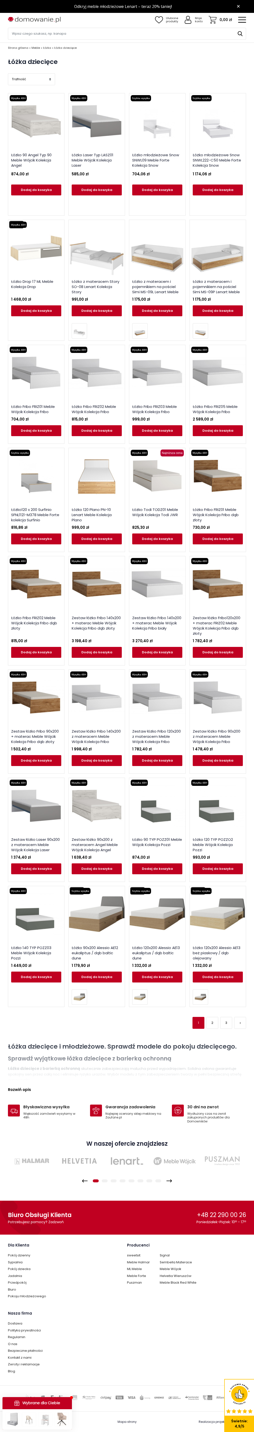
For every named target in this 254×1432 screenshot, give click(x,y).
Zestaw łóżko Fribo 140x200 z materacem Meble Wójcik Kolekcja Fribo (96, 736)
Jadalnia (15, 1275)
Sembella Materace (176, 1262)
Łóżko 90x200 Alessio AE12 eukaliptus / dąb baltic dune (95, 953)
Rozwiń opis (19, 1089)
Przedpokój (17, 1282)
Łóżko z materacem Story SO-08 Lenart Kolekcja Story (95, 286)
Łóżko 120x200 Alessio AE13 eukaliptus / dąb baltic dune (156, 953)
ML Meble (134, 1269)
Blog (11, 1371)
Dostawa (15, 1323)
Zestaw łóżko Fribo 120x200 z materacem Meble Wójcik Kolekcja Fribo (156, 736)
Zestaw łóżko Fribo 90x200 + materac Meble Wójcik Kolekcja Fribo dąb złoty (35, 736)
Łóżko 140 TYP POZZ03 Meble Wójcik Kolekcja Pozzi (31, 953)
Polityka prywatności (24, 1330)
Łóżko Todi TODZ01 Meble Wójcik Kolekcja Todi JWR (155, 512)
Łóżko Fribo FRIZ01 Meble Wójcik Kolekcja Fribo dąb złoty (216, 515)
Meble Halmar (138, 1262)
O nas (12, 1344)
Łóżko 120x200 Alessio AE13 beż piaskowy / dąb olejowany (216, 953)
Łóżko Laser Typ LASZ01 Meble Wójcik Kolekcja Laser (92, 160)
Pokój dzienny (19, 1255)
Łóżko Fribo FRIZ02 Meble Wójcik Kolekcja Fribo (94, 409)
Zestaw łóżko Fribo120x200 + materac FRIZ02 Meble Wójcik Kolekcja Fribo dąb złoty (216, 625)
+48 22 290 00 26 (221, 1215)
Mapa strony (127, 1422)
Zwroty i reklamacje (24, 1364)
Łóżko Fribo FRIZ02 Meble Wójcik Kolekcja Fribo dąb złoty (34, 623)
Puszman (134, 1282)
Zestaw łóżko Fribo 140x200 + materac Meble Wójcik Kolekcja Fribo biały (156, 623)
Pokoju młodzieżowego (27, 1296)
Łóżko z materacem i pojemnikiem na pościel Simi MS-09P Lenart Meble (216, 286)
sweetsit (133, 1255)
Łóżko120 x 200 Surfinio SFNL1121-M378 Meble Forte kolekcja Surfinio (35, 515)
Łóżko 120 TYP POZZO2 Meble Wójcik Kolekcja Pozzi (213, 844)
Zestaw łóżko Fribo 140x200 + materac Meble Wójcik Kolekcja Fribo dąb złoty (96, 623)
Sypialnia (15, 1262)
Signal (165, 1255)
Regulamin (16, 1337)
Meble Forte (136, 1275)
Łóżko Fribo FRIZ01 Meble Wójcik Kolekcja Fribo (33, 409)
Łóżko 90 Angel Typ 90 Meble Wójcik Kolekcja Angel (31, 160)
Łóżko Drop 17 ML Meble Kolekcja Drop (32, 284)
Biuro (12, 1289)
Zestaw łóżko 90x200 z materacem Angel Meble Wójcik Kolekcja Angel (95, 844)
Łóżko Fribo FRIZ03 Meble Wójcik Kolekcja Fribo (154, 409)
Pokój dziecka (19, 1269)
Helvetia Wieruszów (175, 1275)
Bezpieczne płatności (25, 1350)
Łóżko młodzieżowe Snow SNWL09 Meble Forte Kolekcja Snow (155, 160)
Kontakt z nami (20, 1357)
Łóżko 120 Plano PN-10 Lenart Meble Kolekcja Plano (92, 515)
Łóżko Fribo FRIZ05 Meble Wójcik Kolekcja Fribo (215, 409)
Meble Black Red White (178, 1282)
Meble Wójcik (170, 1269)
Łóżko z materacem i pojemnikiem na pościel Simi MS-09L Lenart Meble (155, 286)
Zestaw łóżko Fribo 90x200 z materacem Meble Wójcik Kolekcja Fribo (216, 736)
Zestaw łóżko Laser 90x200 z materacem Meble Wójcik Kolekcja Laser (35, 844)
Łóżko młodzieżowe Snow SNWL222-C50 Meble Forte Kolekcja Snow (217, 160)
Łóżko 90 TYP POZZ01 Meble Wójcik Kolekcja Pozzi (157, 842)
